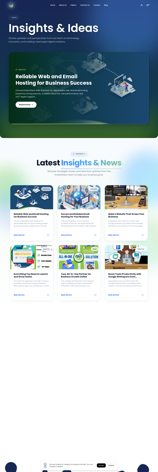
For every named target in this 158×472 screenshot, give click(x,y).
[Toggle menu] (148, 5)
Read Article (24, 103)
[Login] (142, 5)
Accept (101, 465)
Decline (111, 465)
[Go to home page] (11, 5)
